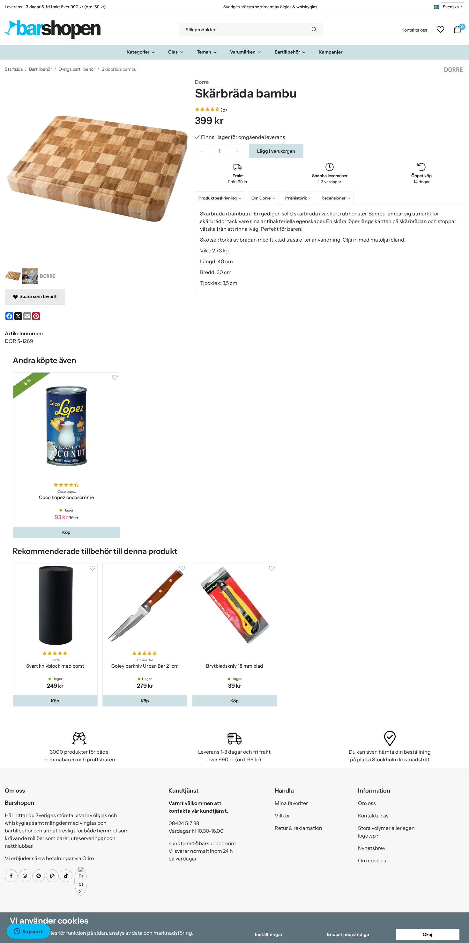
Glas (173, 52)
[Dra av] (202, 151)
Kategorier (138, 52)
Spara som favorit (37, 296)
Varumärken (243, 52)
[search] (314, 29)
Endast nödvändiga (348, 934)
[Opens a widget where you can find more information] (28, 932)
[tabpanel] (329, 250)
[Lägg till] (237, 151)
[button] (66, 532)
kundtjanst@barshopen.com (202, 843)
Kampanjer (330, 52)
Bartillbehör (287, 52)
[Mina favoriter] (440, 29)
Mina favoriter (291, 803)
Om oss (367, 803)
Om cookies (372, 860)
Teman (204, 52)
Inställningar (268, 934)
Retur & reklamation (298, 828)
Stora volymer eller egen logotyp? (386, 832)
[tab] (221, 198)
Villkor (282, 815)
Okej (427, 934)
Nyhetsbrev (371, 848)
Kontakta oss (414, 30)
